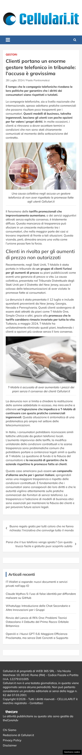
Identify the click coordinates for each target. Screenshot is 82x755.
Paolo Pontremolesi (38, 80)
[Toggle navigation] (8, 39)
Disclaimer (10, 745)
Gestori (11, 54)
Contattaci (36, 703)
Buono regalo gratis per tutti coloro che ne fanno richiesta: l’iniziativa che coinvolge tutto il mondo (42, 528)
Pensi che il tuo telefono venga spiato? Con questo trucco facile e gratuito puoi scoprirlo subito (39, 544)
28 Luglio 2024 (15, 80)
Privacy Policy (12, 740)
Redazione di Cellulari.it (18, 735)
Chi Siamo (9, 730)
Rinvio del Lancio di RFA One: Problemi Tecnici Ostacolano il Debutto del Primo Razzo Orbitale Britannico (37, 622)
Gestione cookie (72, 752)
